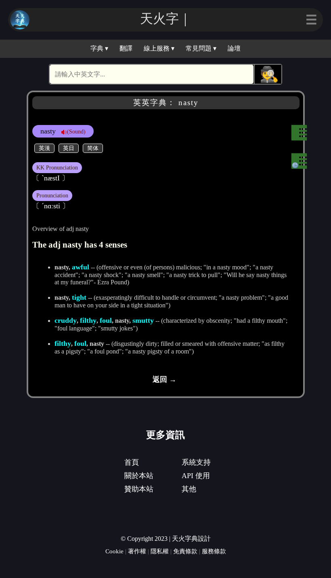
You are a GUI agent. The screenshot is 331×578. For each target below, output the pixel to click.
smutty (143, 320)
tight (79, 297)
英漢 (44, 148)
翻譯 (125, 48)
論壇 (234, 48)
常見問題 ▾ (201, 48)
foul (106, 320)
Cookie (114, 551)
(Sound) (76, 131)
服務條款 (214, 551)
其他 (189, 489)
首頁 (131, 462)
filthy (88, 320)
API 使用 (196, 476)
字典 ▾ (99, 48)
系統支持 (196, 462)
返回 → (164, 379)
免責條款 (185, 551)
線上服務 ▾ (159, 48)
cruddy (65, 320)
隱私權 (160, 551)
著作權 (137, 551)
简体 (92, 148)
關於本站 (138, 476)
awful (80, 267)
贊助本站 (138, 489)
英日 (68, 148)
